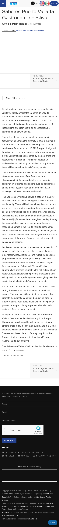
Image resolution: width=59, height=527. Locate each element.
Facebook (9, 452)
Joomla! (5, 497)
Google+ (39, 452)
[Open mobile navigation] (3, 3)
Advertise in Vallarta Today (29, 466)
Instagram (40, 456)
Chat (52, 522)
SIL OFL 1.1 (32, 519)
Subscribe (9, 440)
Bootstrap (5, 513)
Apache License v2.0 (10, 515)
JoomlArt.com (48, 494)
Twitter (24, 452)
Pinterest (9, 456)
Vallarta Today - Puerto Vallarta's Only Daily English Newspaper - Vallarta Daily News (28, 506)
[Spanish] (47, 3)
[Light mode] (33, 3)
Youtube (25, 456)
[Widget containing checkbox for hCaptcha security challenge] (22, 430)
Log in (54, 3)
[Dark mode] (37, 3)
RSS (54, 456)
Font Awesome (7, 519)
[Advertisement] (29, 476)
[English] (42, 3)
